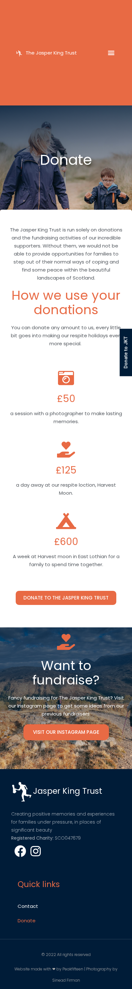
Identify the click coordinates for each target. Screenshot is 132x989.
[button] (111, 52)
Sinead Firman (66, 980)
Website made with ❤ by (38, 969)
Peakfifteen (72, 969)
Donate (27, 920)
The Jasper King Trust (51, 52)
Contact (28, 906)
